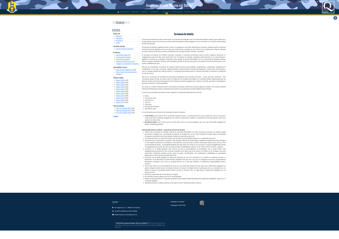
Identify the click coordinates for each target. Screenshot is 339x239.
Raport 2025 (120, 80)
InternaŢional (177, 12)
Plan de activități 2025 (123, 110)
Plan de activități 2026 (123, 108)
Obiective (119, 38)
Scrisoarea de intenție (123, 57)
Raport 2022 (120, 87)
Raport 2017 (120, 98)
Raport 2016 (120, 100)
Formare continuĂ (191, 12)
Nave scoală (205, 12)
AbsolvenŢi (216, 12)
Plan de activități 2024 (123, 113)
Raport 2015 (120, 102)
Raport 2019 (120, 93)
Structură (119, 41)
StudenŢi (144, 12)
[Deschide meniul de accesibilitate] (335, 18)
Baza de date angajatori (124, 70)
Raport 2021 (120, 89)
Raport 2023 (120, 85)
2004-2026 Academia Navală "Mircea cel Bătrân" (132, 223)
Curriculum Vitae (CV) (123, 55)
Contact (115, 116)
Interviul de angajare (123, 59)
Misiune (118, 36)
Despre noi (124, 12)
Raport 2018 (120, 96)
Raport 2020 (120, 91)
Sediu (118, 43)
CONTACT (301, 1)
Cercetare (165, 12)
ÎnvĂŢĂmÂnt (154, 12)
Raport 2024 (120, 82)
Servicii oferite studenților (124, 49)
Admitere (134, 12)
